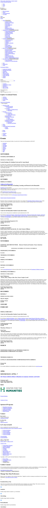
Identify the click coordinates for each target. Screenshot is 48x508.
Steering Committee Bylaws (12, 109)
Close (1, 16)
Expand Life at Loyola (12, 48)
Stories (4, 100)
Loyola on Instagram (6, 432)
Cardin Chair (9, 113)
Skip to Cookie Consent (12, 0)
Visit (4, 3)
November (5, 145)
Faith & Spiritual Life (9, 55)
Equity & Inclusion (8, 24)
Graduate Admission (9, 32)
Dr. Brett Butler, (22, 320)
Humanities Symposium (9, 116)
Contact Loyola (3, 443)
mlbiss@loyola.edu (4, 422)
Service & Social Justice (9, 56)
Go (14, 80)
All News (4, 97)
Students (6, 128)
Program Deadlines (4, 396)
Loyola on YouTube (6, 433)
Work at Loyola (6, 73)
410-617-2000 (3, 441)
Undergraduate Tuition (7, 84)
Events (4, 125)
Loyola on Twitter (6, 431)
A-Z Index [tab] (5, 14)
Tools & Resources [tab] (6, 13)
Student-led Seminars (10, 214)
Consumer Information (7, 459)
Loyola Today (5, 99)
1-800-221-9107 (10, 441)
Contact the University (7, 69)
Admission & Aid (6, 30)
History (6, 26)
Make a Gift (5, 72)
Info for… (3, 8)
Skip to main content (4, 0)
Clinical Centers (6, 452)
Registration (9, 122)
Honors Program (8, 115)
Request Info (5, 64)
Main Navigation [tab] (6, 11)
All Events (5, 98)
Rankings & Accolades (9, 22)
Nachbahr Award (3, 187)
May (4, 151)
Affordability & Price (9, 33)
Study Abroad (7, 45)
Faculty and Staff (6, 75)
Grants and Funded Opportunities (9, 126)
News (4, 124)
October (4, 144)
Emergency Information (7, 453)
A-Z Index (5, 449)
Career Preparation (8, 60)
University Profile (8, 21)
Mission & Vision (8, 27)
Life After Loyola (6, 58)
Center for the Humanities (5, 102)
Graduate (7, 41)
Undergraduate (8, 40)
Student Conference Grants (23, 318)
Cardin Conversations (11, 114)
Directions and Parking (7, 70)
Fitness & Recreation (9, 52)
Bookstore (5, 85)
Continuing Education (9, 42)
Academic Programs (9, 39)
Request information (4, 428)
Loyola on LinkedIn (6, 434)
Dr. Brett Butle (8, 216)
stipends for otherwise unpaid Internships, (17, 319)
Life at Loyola (5, 48)
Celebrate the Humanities (9, 120)
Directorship (9, 110)
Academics (5, 38)
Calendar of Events (4, 400)
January (4, 147)
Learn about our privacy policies (6, 470)
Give (4, 6)
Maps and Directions (6, 451)
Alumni (4, 76)
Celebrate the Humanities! (6, 184)
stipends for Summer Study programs (33, 214)
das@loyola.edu (39, 366)
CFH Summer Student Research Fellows (19, 194)
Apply (4, 5)
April (4, 150)
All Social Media (3, 436)
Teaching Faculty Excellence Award (9, 191)
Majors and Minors (6, 447)
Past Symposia (10, 119)
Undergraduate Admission (10, 31)
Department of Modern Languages (37, 269)
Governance (7, 108)
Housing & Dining (8, 50)
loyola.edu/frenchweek (7, 269)
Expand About (8, 20)
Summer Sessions (8, 37)
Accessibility (5, 460)
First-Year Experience (9, 49)
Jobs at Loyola (5, 87)
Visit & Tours (7, 36)
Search (1, 18)
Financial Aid (7, 34)
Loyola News (5, 450)
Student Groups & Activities (10, 51)
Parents (4, 77)
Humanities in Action (9, 121)
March (4, 149)
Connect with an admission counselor (15, 428)
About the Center (6, 105)
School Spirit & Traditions (10, 53)
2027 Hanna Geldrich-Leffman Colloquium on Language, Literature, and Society (20, 376)
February (4, 148)
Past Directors (10, 107)
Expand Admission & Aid (14, 30)
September (5, 143)
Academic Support (8, 46)
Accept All (2, 471)
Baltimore (7, 54)
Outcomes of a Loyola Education (11, 61)
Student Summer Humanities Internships (7, 197)
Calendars (4, 71)
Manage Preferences (15, 471)
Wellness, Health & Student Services (12, 57)
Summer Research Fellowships (20, 214)
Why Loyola (7, 35)
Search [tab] (4, 12)
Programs (4, 111)
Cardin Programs (8, 112)
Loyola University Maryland (5, 2)
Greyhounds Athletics (4, 67)
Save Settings (3, 506)
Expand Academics (10, 38)
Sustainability (7, 25)
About (4, 20)
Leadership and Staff (9, 106)
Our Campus (7, 23)
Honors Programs (8, 47)
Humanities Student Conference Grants (20, 215)
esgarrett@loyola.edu (4, 418)
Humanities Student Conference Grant (34, 200)
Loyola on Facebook (6, 430)
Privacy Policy (5, 458)
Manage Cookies (6, 462)
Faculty (6, 44)
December (5, 146)
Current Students (6, 74)
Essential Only (8, 471)
